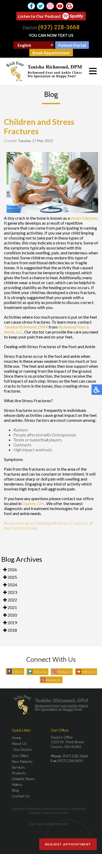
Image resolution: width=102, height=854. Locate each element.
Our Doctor (22, 749)
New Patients (22, 761)
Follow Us (40, 672)
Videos (17, 784)
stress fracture (84, 217)
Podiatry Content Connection (48, 813)
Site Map (35, 824)
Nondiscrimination (55, 824)
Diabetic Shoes (23, 778)
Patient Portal (72, 45)
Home (16, 737)
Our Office (20, 755)
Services (18, 767)
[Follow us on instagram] (50, 6)
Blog (15, 790)
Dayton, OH (33, 503)
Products (19, 773)
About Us (19, 743)
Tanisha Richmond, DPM (26, 326)
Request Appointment (68, 844)
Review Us (54, 680)
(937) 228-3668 (59, 27)
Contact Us (21, 796)
